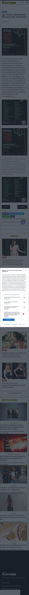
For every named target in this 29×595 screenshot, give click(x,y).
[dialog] (14, 297)
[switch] (24, 297)
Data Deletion (7, 324)
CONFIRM (8, 319)
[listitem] (14, 294)
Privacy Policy (22, 324)
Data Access (14, 324)
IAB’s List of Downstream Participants (16, 290)
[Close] (26, 270)
